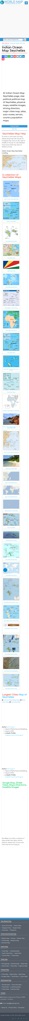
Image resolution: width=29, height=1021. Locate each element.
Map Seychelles (11, 527)
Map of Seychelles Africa (11, 482)
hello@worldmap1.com (13, 1003)
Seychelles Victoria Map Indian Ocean (11, 370)
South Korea (15, 976)
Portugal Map (6, 963)
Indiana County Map (12, 887)
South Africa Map (7, 925)
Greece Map (5, 966)
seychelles (5, 45)
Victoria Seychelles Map (11, 700)
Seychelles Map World (11, 575)
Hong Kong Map (14, 951)
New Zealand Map (6, 921)
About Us (4, 1007)
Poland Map (15, 955)
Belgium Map (5, 938)
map (16, 43)
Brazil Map (14, 966)
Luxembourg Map (15, 987)
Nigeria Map (13, 974)
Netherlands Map (6, 980)
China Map (5, 974)
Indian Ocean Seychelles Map (11, 199)
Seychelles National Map (11, 654)
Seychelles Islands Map (11, 287)
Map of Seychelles (11, 221)
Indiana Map (9, 904)
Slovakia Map (6, 984)
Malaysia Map (15, 940)
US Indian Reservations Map (14, 876)
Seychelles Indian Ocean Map (11, 620)
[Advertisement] (14, 21)
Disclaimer (21, 1007)
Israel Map (5, 951)
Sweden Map (21, 938)
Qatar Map (24, 963)
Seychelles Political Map (11, 688)
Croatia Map (5, 989)
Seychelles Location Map (11, 307)
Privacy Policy (13, 1007)
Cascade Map (15, 702)
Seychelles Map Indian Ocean (11, 602)
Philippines (13, 930)
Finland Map (5, 940)
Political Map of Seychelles (11, 510)
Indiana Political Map (12, 895)
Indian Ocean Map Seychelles (11, 452)
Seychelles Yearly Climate (11, 628)
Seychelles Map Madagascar (11, 671)
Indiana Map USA (11, 906)
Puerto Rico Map (16, 984)
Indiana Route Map (11, 881)
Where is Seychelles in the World (11, 410)
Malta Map (22, 974)
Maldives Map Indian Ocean (14, 865)
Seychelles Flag (11, 270)
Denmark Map (6, 942)
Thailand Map (5, 969)
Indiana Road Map (11, 892)
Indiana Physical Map (12, 898)
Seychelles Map (11, 258)
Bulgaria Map (17, 927)
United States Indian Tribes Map (15, 873)
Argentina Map (23, 966)
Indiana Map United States (14, 901)
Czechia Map (6, 955)
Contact (3, 993)
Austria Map (4, 946)
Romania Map (15, 963)
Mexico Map (17, 925)
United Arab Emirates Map (8, 934)
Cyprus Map (23, 976)
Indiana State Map (11, 884)
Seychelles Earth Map (11, 540)
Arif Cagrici (11, 727)
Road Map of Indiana (12, 878)
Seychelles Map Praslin (11, 241)
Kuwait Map (5, 987)
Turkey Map (4, 959)
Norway (13, 938)
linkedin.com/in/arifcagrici (14, 735)
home (12, 43)
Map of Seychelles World (11, 496)
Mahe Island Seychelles (11, 468)
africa (21, 43)
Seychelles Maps (11, 392)
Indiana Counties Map (12, 890)
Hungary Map (6, 976)
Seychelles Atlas (11, 352)
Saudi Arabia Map (7, 953)
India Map (5, 930)
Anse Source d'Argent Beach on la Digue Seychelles (11, 427)
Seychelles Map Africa (11, 330)
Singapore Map (6, 927)
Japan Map (17, 953)
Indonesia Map (15, 989)
